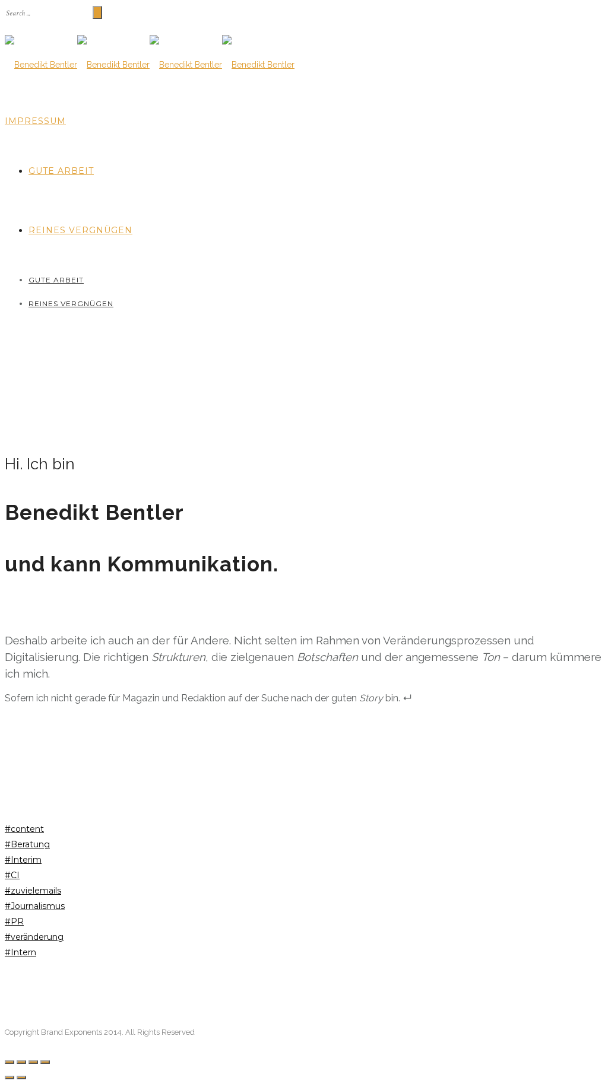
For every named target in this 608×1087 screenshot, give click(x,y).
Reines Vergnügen (80, 230)
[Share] (21, 1062)
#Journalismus (35, 906)
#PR (14, 921)
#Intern (20, 952)
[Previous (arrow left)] (9, 1077)
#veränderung (34, 937)
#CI (12, 875)
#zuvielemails (33, 890)
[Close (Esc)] (9, 1062)
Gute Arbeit (61, 171)
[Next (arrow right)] (21, 1077)
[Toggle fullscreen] (33, 1062)
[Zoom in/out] (45, 1062)
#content (24, 829)
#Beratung (27, 844)
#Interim (23, 859)
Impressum (35, 121)
